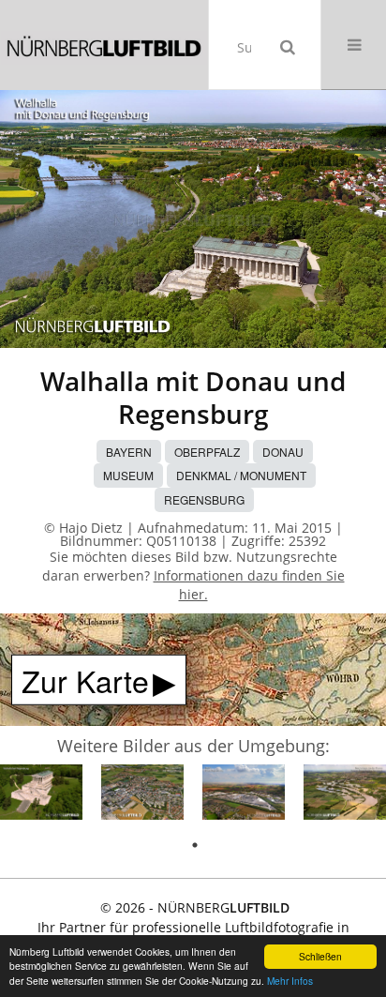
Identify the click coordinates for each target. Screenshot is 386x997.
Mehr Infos (290, 981)
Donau (283, 452)
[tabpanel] (41, 794)
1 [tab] (195, 845)
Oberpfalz (207, 452)
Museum (128, 475)
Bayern (129, 452)
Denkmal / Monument (241, 475)
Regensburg (204, 499)
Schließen (320, 956)
